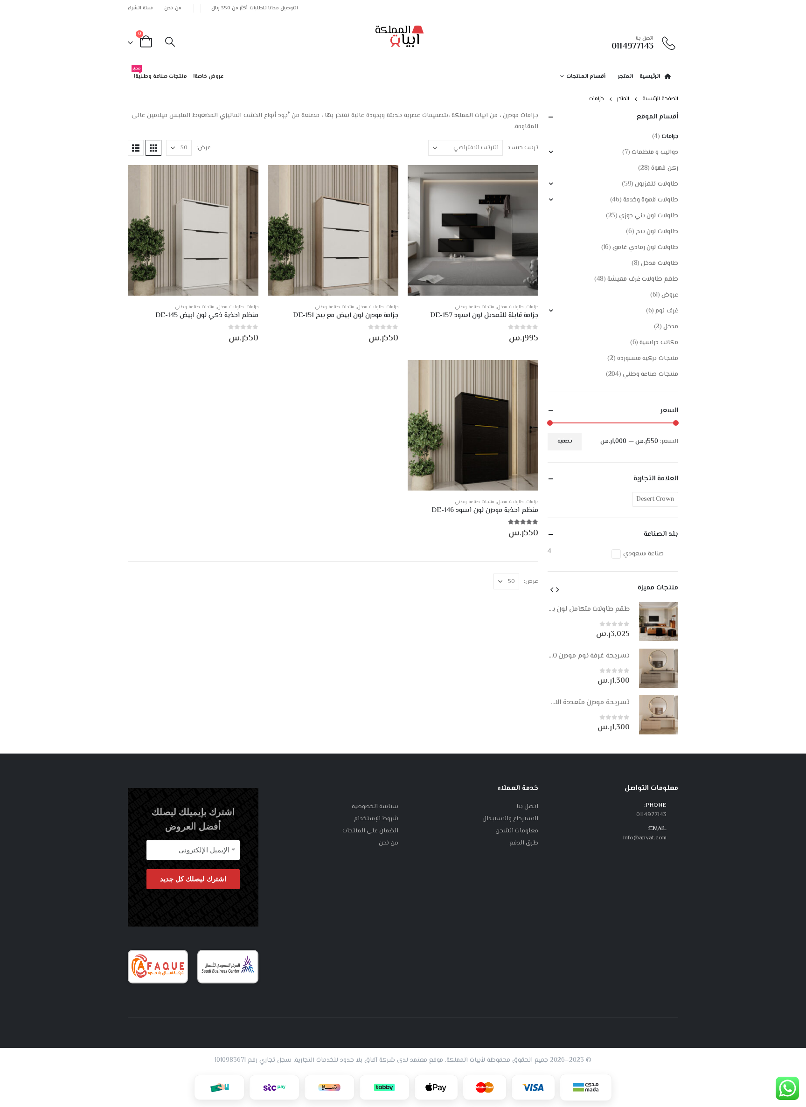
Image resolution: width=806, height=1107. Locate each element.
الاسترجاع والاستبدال (510, 818)
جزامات (532, 307)
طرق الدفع (523, 843)
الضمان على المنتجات (370, 831)
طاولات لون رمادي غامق (645, 247)
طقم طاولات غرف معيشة (642, 279)
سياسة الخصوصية (375, 806)
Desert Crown (655, 499)
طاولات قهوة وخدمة (650, 200)
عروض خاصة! (208, 76)
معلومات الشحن (516, 831)
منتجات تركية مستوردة (647, 358)
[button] (170, 43)
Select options (423, 180)
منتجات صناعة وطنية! (159, 75)
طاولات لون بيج (657, 232)
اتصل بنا (527, 806)
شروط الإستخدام (376, 818)
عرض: (203, 147)
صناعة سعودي (643, 554)
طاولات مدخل (510, 307)
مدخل (670, 327)
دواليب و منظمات (655, 152)
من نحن (172, 8)
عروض (669, 295)
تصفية (564, 441)
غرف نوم (666, 311)
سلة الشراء (140, 8)
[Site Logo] (400, 34)
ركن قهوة (664, 168)
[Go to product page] (473, 230)
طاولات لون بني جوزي (648, 216)
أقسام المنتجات (585, 76)
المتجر (625, 76)
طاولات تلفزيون (656, 184)
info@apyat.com (645, 838)
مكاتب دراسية (658, 343)
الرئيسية (649, 76)
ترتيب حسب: (522, 147)
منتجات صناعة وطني (474, 307)
